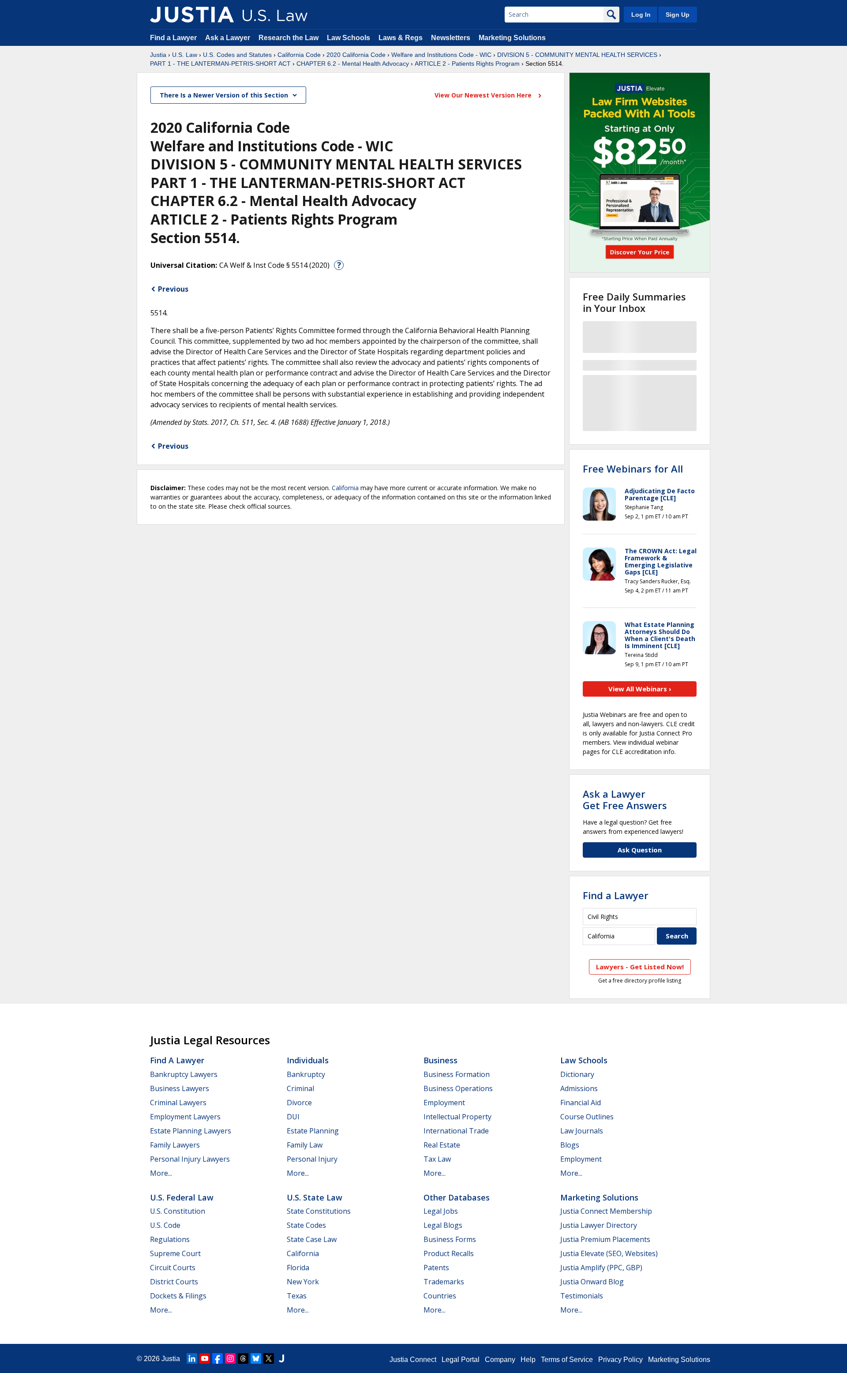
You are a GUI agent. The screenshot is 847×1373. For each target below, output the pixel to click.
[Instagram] (230, 1358)
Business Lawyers (179, 1088)
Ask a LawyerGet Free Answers (625, 799)
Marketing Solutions (512, 37)
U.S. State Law (314, 1197)
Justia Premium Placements (605, 1239)
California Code (299, 54)
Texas (297, 1296)
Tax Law (437, 1159)
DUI (293, 1117)
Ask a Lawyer (228, 37)
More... (161, 1173)
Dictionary (577, 1074)
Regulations (170, 1239)
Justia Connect (413, 1359)
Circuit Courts (172, 1267)
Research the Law (289, 37)
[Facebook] (217, 1358)
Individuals (308, 1060)
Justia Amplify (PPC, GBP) (601, 1267)
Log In (641, 14)
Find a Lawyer (173, 37)
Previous (173, 289)
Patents (436, 1267)
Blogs (569, 1145)
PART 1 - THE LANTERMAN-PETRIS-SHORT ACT (220, 63)
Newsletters (450, 37)
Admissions (579, 1088)
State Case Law (312, 1239)
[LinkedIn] (192, 1358)
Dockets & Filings (178, 1296)
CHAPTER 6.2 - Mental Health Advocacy (352, 63)
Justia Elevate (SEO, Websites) (609, 1253)
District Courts (174, 1282)
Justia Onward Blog (592, 1282)
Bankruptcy (306, 1074)
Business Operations (458, 1088)
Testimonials (581, 1296)
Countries (440, 1296)
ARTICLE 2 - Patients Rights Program (467, 63)
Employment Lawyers (185, 1117)
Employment (444, 1102)
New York (303, 1282)
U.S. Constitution (177, 1211)
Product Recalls (449, 1253)
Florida (298, 1267)
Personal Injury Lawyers (190, 1159)
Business (440, 1060)
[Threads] (243, 1358)
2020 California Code (356, 54)
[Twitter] (268, 1358)
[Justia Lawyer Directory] (281, 1358)
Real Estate (442, 1145)
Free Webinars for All (633, 468)
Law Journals (581, 1131)
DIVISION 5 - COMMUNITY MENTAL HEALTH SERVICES (577, 54)
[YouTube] (204, 1358)
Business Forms (450, 1239)
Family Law (304, 1145)
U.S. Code (165, 1225)
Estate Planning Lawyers (190, 1131)
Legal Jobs (441, 1211)
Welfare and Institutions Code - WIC (441, 54)
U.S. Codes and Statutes (237, 54)
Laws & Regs (401, 37)
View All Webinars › (639, 688)
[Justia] (192, 15)
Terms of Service (567, 1359)
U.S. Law (184, 54)
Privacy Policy (620, 1359)
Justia (158, 54)
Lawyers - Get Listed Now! (640, 966)
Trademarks (444, 1282)
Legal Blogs (443, 1225)
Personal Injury (312, 1159)
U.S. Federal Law (182, 1197)
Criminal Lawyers (178, 1102)
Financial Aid (580, 1102)
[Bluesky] (256, 1358)
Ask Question (640, 849)
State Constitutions (319, 1211)
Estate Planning (313, 1131)
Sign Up (678, 14)
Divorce (299, 1102)
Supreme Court (175, 1253)
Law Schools (348, 37)
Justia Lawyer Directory (598, 1225)
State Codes (306, 1225)
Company (500, 1359)
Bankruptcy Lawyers (183, 1074)
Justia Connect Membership (606, 1211)
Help (528, 1359)
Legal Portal (461, 1359)
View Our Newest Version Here (484, 95)
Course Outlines (587, 1117)
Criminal (300, 1088)
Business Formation (457, 1074)
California (345, 488)
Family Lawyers (175, 1145)
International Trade (456, 1131)
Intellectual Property (457, 1117)
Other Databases (457, 1197)
